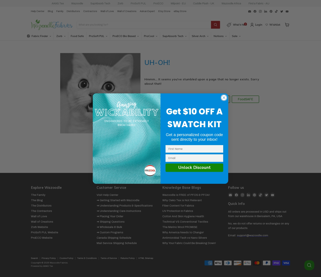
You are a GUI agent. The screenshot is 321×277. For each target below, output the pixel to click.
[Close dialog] (224, 98)
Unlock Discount (194, 167)
